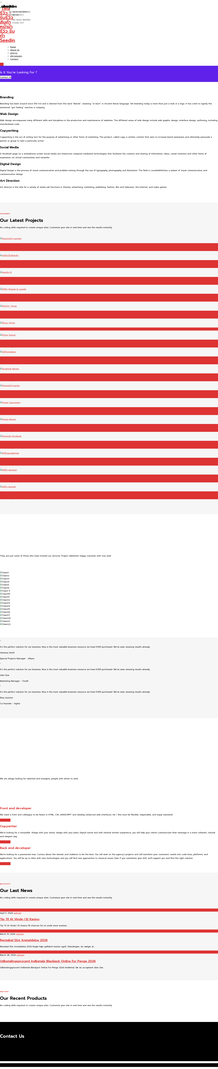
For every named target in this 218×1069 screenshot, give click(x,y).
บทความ (13, 53)
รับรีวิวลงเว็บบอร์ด (21, 363)
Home (13, 47)
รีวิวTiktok (16, 317)
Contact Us (5, 77)
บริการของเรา (16, 56)
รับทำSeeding (6, 250)
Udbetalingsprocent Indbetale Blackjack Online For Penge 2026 (48, 961)
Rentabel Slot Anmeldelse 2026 (24, 940)
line (2, 64)
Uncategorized (7, 910)
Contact (14, 59)
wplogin (17, 913)
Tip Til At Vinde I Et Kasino (19, 919)
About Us (14, 50)
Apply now (5, 820)
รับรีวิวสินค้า (5, 267)
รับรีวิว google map (9, 464)
